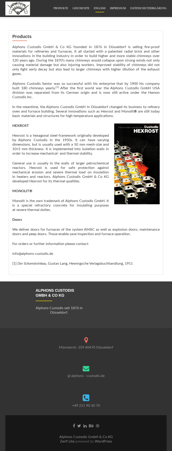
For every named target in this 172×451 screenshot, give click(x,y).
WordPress (103, 441)
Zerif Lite (67, 441)
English (99, 8)
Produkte (61, 8)
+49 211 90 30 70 (86, 405)
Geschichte (81, 8)
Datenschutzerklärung (148, 8)
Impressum (118, 8)
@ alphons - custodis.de (86, 376)
